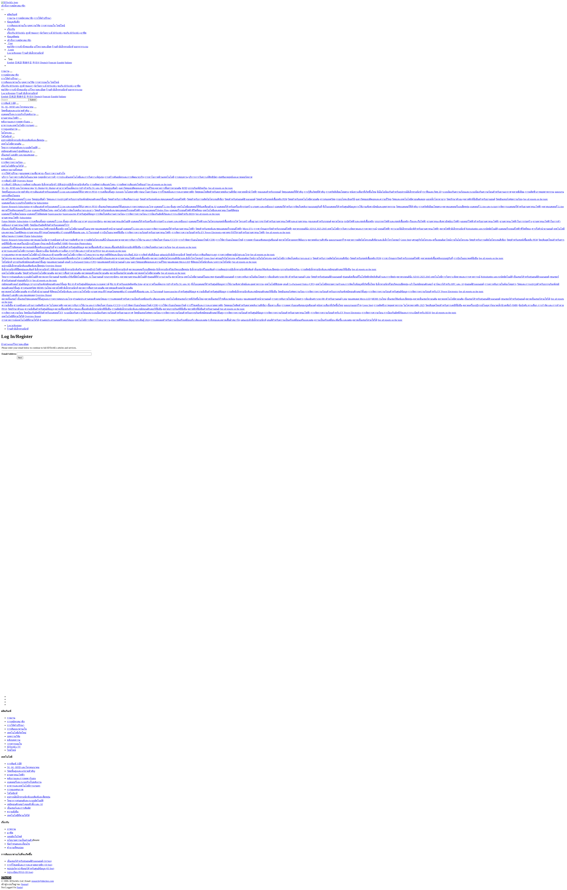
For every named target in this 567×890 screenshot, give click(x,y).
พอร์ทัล (11, 46)
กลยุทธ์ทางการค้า (47, 177)
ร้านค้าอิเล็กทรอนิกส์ (62, 46)
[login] (20, 887)
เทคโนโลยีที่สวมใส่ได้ (12, 166)
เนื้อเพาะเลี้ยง (42, 251)
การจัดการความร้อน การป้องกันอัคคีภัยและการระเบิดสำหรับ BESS (160, 214)
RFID (184, 188)
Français (52, 62)
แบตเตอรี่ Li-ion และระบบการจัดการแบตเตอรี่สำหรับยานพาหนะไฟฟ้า (506, 206)
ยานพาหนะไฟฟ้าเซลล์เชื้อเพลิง (48, 228)
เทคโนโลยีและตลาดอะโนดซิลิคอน (221, 210)
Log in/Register (14, 53)
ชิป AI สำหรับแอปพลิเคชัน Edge (126, 284)
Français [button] (46, 96)
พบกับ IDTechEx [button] (65, 86)
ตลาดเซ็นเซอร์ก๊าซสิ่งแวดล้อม (219, 299)
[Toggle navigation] (2, 9)
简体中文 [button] (21, 96)
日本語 (18, 62)
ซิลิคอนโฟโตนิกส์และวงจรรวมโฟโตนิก (211, 262)
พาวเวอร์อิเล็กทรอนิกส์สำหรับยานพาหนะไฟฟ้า (415, 228)
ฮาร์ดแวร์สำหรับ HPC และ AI (449, 284)
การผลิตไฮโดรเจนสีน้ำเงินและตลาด (102, 240)
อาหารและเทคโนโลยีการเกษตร (17, 125)
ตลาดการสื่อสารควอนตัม (168, 188)
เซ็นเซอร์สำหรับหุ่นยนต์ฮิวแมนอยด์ (531, 276)
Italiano (68, 62)
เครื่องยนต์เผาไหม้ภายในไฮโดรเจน (450, 240)
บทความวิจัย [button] (27, 82)
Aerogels (119, 192)
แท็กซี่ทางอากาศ (78, 221)
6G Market (50, 188)
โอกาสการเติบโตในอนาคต (23, 177)
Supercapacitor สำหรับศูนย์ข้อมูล (78, 214)
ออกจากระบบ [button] (75, 89)
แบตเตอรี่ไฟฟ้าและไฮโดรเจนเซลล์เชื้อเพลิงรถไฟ (213, 221)
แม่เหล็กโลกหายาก (436, 199)
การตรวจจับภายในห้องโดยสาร (251, 276)
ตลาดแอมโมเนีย (38, 240)
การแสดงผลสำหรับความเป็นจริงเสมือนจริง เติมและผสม (136, 299)
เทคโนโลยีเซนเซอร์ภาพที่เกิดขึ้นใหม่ (185, 299)
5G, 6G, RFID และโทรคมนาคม (17, 107)
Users (8, 344)
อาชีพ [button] (77, 86)
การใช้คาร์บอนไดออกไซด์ (229, 240)
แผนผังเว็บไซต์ (14, 836)
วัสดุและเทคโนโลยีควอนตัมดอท (408, 199)
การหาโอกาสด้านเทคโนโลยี (159, 177)
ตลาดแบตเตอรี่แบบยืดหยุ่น (455, 206)
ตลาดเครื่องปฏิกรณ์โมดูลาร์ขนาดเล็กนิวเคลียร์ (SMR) (40, 243)
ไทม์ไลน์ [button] (54, 82)
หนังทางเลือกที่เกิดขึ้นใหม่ (363, 192)
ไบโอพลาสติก (131, 192)
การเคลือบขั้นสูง (106, 192)
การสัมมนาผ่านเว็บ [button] (11, 82)
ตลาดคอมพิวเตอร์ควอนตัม (95, 273)
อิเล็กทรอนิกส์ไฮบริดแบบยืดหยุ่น (172, 269)
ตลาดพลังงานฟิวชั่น (318, 240)
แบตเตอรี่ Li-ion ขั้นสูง (165, 206)
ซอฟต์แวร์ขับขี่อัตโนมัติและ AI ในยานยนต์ (81, 276)
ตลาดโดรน (337, 221)
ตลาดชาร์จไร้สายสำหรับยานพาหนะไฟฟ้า (243, 232)
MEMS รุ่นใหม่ (44, 288)
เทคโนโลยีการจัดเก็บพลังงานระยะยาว (74, 210)
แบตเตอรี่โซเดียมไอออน (13, 214)
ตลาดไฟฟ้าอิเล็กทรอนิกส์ (452, 228)
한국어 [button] (30, 96)
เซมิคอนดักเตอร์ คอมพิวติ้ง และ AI (25, 804)
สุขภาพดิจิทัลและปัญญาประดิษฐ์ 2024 (119, 254)
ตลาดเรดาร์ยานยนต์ (49, 276)
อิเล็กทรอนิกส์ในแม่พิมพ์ (202, 269)
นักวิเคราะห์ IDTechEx (51, 33)
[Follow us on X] (286, 530)
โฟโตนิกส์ (6, 136)
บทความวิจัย (33, 25)
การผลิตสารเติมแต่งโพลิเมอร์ (132, 184)
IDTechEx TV (14, 747)
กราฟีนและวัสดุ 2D (432, 192)
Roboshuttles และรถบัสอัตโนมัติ (482, 228)
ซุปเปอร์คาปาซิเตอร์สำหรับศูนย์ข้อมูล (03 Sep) (30, 868)
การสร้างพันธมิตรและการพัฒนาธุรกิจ (124, 177)
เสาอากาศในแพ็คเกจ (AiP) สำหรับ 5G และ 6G (79, 188)
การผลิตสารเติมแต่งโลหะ (103, 184)
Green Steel (405, 240)
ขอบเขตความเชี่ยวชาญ (31, 173)
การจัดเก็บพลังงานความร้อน (110, 214)
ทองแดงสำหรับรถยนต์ (269, 192)
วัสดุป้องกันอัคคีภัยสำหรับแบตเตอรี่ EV (50, 225)
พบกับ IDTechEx (71, 33)
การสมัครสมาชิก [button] (10, 75)
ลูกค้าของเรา (32, 33)
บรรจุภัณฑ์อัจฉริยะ (198, 188)
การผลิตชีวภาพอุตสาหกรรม (539, 192)
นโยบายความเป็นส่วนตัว (19, 840)
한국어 (36, 62)
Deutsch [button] (38, 96)
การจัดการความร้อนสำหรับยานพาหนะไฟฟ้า (148, 232)
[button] (12, 14)
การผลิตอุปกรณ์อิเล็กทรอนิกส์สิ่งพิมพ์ (234, 269)
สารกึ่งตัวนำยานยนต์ (542, 228)
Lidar (127, 262)
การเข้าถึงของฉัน (24, 46)
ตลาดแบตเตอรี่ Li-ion (553, 206)
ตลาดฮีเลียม (518, 192)
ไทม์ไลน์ (60, 25)
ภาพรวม (11, 829)
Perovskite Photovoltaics (80, 243)
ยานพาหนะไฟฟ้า (10, 118)
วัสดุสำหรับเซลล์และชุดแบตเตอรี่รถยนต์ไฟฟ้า (163, 199)
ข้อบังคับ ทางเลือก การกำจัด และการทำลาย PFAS (75, 251)
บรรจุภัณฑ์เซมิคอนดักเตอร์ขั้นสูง (29, 262)
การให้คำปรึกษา (42, 18)
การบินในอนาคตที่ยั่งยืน (112, 232)
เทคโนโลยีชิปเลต (273, 284)
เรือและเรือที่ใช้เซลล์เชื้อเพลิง (16, 228)
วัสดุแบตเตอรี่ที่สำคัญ (292, 192)
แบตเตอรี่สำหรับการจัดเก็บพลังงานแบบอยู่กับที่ (298, 206)
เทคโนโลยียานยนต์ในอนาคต (79, 228)
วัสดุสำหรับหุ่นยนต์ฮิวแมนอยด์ (239, 199)
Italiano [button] (62, 96)
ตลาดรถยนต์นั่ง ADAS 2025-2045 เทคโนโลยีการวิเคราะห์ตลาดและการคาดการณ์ (335, 228)
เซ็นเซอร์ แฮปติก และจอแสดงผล (17, 155)
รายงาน (11, 18)
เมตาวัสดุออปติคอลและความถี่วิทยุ (137, 188)
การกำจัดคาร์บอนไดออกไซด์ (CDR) (196, 240)
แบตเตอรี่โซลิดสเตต (37, 214)
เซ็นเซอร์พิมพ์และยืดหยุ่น (267, 269)
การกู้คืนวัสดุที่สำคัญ (314, 192)
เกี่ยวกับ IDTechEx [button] (10, 86)
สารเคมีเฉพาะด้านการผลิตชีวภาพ (65, 240)
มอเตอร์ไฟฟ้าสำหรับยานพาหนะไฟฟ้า (479, 221)
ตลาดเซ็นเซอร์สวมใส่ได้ (538, 299)
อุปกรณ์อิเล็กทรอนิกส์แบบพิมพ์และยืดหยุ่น (22, 140)
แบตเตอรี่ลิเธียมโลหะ (43, 210)
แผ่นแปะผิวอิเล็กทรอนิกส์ (172, 254)
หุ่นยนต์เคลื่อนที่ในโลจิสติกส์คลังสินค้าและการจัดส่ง (369, 276)
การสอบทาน (181, 177)
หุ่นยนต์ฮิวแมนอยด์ (224, 276)
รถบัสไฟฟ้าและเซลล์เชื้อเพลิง (359, 221)
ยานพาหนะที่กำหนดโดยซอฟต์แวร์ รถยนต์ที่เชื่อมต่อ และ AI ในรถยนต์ (63, 232)
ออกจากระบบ (81, 46)
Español (60, 62)
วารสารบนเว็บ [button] (42, 82)
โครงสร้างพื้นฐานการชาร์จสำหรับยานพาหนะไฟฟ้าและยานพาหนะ (273, 221)
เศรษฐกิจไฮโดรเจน (422, 240)
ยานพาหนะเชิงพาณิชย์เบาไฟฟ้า (443, 221)
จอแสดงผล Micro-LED (178, 262)
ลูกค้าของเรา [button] (27, 86)
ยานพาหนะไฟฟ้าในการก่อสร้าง (516, 221)
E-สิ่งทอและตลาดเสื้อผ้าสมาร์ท (224, 320)
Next (20, 358)
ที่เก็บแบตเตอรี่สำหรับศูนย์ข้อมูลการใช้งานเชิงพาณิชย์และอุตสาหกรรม (359, 206)
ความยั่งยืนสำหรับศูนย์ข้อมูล (69, 247)
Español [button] (54, 96)
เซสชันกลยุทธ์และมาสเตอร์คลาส (235, 177)
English (10, 62)
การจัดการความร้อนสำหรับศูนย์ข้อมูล (388, 291)
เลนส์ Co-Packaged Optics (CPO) (81, 262)
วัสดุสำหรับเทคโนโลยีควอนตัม (304, 199)
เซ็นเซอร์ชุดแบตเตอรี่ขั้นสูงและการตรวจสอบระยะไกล (125, 206)
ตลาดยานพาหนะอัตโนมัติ (117, 221)
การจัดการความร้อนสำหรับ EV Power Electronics (197, 232)
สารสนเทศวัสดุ (327, 199)
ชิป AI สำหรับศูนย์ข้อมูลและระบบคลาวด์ (88, 284)
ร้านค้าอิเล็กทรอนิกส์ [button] (56, 89)
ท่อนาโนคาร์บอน (148, 192)
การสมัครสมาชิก (25, 18)
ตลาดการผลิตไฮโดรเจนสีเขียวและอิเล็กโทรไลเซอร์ (373, 240)
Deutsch (44, 62)
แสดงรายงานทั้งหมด (11, 169)
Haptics (239, 299)
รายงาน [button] (5, 71)
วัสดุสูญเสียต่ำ (111, 188)
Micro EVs (248, 228)
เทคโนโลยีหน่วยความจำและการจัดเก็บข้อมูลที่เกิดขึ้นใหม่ (345, 284)
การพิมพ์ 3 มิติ (8, 103)
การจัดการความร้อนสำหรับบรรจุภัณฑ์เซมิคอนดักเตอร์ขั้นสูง (336, 291)
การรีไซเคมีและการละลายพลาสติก (176, 192)
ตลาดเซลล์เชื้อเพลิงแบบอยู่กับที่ (38, 247)
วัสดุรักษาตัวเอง (454, 199)
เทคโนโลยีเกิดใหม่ (16, 732)
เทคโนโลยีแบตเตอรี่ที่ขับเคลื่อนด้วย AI (196, 206)
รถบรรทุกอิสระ (95, 221)
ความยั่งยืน (7, 158)
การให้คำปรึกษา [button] (9, 78)
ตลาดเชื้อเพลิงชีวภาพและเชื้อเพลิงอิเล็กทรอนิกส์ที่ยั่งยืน (113, 247)
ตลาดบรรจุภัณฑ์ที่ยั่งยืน (175, 309)
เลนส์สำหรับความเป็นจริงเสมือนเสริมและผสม (290, 320)
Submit (33, 100)
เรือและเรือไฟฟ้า (417, 221)
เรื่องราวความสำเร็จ (54, 173)
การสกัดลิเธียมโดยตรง (337, 192)
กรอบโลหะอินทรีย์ (345, 199)
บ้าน (3, 344)
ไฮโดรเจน (6, 132)
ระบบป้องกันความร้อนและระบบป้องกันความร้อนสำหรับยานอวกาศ (476, 192)
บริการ (5, 177)
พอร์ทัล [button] (5, 89)
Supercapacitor (55, 214)
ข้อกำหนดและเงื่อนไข (18, 844)
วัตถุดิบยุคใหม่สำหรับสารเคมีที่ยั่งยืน (443, 305)
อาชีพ (83, 33)
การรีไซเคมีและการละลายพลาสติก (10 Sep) (29, 865)
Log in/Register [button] (8, 93)
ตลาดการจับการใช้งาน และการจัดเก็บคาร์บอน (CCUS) (149, 240)
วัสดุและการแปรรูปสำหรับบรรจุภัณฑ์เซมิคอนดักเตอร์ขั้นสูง (76, 199)
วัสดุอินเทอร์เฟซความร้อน (509, 199)
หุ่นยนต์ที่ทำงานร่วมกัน (159, 276)
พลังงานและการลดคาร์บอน (15, 121)
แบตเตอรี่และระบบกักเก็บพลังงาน (18, 114)
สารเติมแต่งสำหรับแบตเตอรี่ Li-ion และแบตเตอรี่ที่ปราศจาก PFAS (63, 192)
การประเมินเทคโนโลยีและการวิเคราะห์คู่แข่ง (80, 177)
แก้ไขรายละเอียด (42, 46)
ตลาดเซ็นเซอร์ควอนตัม (122, 273)
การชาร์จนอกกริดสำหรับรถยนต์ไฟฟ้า (273, 228)
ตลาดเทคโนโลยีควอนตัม (147, 273)
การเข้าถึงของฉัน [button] (18, 89)
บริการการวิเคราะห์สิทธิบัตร (203, 177)
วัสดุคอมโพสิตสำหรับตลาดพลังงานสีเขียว (216, 192)
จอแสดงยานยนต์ (55, 262)
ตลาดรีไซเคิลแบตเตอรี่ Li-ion (16, 199)
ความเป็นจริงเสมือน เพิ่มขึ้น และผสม (333, 320)
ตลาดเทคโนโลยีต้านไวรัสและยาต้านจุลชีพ (40, 254)
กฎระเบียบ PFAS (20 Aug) (20, 872)
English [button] (4, 96)
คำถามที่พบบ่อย (15, 847)
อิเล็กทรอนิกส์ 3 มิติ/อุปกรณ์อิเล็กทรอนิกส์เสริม (65, 184)
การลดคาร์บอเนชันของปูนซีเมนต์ (261, 240)
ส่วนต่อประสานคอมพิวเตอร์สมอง (90, 299)
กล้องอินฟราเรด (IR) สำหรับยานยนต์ (286, 276)
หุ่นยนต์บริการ (24, 280)
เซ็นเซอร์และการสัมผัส (19, 808)
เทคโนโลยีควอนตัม (11, 144)
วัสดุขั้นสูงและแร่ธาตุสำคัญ (15, 110)
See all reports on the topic (159, 184)
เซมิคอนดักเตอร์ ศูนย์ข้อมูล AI (16, 151)
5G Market (40, 188)
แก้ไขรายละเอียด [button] (36, 89)
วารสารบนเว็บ (48, 25)
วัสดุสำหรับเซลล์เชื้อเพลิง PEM (271, 199)
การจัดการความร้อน (12, 162)
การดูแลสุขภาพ (9, 129)
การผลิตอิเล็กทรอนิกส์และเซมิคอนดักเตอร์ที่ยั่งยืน (325, 269)
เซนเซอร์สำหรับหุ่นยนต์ (513, 299)
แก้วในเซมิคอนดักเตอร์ (421, 284)
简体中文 (27, 62)
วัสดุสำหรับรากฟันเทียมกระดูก (123, 199)
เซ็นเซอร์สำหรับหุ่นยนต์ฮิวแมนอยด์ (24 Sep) (29, 861)
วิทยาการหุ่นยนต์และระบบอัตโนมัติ (19, 147)
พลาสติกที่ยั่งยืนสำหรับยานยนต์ (479, 199)
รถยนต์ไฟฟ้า (383, 228)
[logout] (24, 884)
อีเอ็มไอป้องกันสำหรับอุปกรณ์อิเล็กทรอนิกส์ (399, 192)
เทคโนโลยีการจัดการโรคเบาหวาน (81, 254)
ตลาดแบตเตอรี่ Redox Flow (155, 210)
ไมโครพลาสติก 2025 (414, 305)
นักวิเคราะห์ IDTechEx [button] (45, 86)
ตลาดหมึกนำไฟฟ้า (247, 192)
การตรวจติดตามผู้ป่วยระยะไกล (234, 254)
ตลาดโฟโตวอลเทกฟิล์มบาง (293, 240)
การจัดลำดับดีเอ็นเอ (149, 254)
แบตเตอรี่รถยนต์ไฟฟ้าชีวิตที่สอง (186, 210)
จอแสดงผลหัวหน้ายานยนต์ (109, 228)
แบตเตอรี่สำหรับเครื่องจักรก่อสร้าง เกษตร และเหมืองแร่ (245, 206)
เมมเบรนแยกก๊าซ (338, 240)
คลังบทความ (13, 740)
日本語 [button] (12, 96)
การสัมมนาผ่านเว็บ (17, 25)
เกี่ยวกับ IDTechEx (16, 33)
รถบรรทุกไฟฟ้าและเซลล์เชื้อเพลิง (391, 221)
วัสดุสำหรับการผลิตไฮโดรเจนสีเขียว (205, 199)
